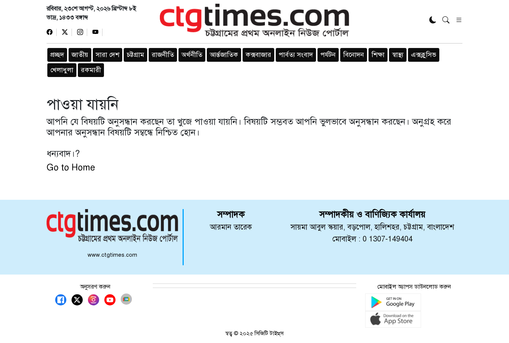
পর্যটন (328, 55)
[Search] (445, 20)
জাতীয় (80, 55)
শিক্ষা (378, 55)
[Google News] (126, 299)
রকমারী (91, 70)
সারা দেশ (107, 55)
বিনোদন (353, 55)
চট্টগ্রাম (135, 55)
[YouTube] (97, 32)
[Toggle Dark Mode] (432, 20)
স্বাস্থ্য (398, 55)
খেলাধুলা (61, 70)
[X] (67, 32)
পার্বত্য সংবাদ (296, 55)
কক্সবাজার (258, 55)
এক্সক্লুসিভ (423, 55)
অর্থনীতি (191, 55)
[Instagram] (82, 32)
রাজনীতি (163, 55)
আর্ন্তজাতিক (224, 55)
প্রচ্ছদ (57, 55)
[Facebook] (52, 32)
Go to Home (71, 167)
